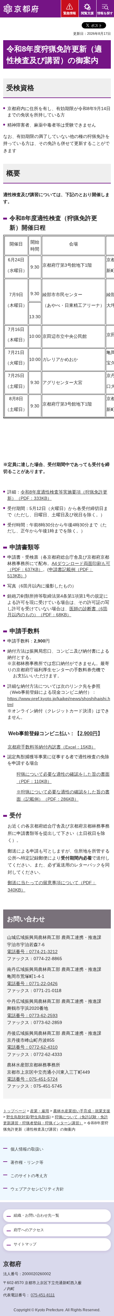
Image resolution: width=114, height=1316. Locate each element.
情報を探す (105, 13)
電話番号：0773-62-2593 (32, 1015)
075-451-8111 (43, 1295)
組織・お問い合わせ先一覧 (36, 1215)
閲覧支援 (87, 13)
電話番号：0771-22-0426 (32, 983)
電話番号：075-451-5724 (32, 1079)
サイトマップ (25, 1244)
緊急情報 (69, 13)
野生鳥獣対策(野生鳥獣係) (28, 1117)
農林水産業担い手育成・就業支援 (81, 1111)
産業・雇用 (39, 1111)
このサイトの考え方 (29, 1175)
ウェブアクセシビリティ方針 (37, 1189)
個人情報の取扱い (26, 1149)
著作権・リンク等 (26, 1162)
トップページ (14, 1111)
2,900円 (89, 733)
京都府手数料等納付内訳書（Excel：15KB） (52, 746)
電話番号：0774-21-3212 (32, 951)
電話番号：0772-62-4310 (32, 1047)
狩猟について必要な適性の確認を (49, 774)
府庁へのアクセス (29, 1230)
